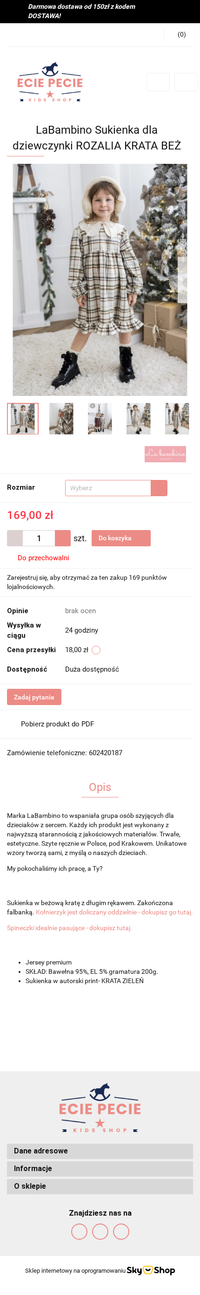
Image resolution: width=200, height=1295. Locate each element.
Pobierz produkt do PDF (57, 724)
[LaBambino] (165, 453)
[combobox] (116, 488)
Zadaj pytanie (34, 697)
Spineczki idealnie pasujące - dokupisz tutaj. (69, 928)
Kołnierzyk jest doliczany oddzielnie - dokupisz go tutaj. (114, 912)
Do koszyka (116, 538)
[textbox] (108, 488)
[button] (178, 34)
